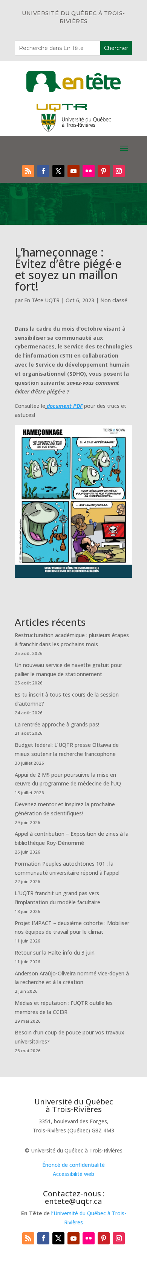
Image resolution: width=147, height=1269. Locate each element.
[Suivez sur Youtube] (73, 171)
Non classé (113, 300)
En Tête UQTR (42, 300)
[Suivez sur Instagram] (119, 171)
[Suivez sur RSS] (28, 171)
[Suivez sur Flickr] (89, 171)
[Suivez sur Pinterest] (104, 171)
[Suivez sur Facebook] (43, 171)
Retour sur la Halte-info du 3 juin (55, 952)
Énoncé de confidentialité (73, 1164)
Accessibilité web (73, 1173)
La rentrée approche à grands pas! (57, 724)
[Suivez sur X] (58, 171)
